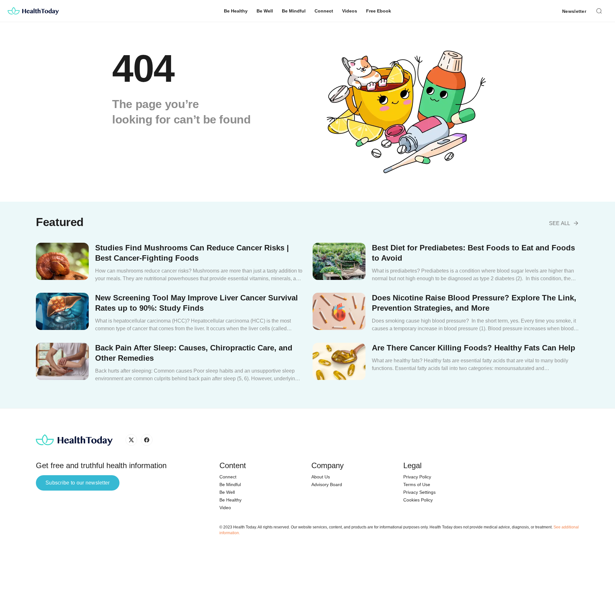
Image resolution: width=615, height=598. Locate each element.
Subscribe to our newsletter (77, 482)
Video (225, 507)
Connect (324, 10)
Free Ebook (378, 10)
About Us (320, 476)
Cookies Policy (418, 499)
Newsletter (574, 11)
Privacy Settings (419, 492)
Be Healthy (236, 10)
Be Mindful (294, 10)
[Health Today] (33, 11)
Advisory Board (326, 484)
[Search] (599, 10)
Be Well (265, 10)
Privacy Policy (417, 476)
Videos (349, 10)
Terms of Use (416, 484)
